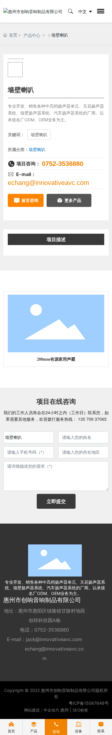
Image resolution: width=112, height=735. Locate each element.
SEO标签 (80, 710)
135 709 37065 (92, 419)
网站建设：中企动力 (41, 710)
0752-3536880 (62, 163)
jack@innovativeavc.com (54, 639)
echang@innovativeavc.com (48, 182)
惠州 (64, 709)
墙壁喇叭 (37, 149)
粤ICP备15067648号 (89, 703)
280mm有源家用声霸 (56, 359)
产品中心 (32, 35)
